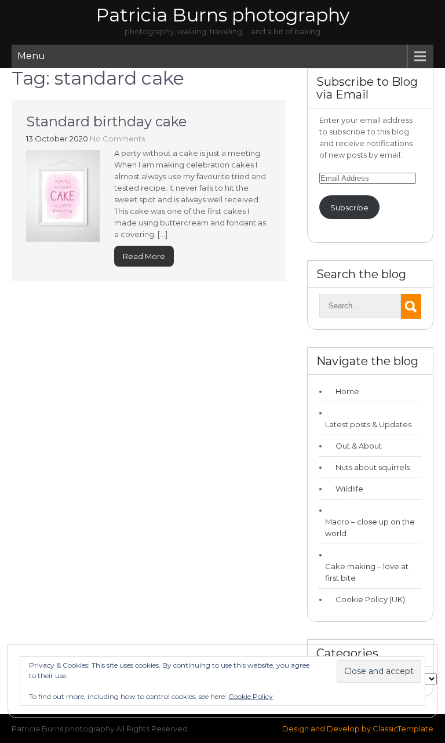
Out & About (358, 445)
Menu (31, 55)
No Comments (117, 138)
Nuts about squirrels (372, 467)
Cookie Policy (250, 696)
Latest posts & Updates (368, 424)
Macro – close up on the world (370, 527)
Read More (144, 256)
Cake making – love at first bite (366, 572)
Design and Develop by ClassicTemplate (357, 728)
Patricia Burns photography (222, 14)
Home (347, 391)
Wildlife (349, 488)
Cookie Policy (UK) (370, 599)
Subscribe (349, 207)
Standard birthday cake (106, 121)
